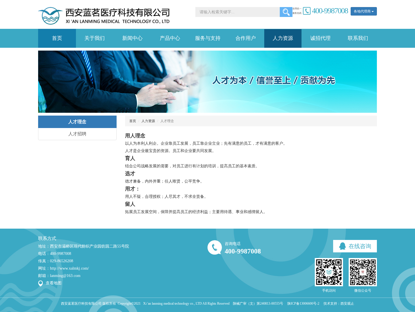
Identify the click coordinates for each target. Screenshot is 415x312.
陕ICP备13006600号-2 (303, 304)
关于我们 (94, 38)
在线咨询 (359, 246)
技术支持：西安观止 (339, 304)
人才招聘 (77, 133)
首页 (57, 38)
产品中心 (170, 38)
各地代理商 (363, 11)
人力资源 (283, 38)
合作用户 (245, 38)
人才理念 (77, 121)
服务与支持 (207, 38)
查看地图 (54, 283)
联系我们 (358, 38)
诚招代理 (320, 38)
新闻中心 (132, 38)
